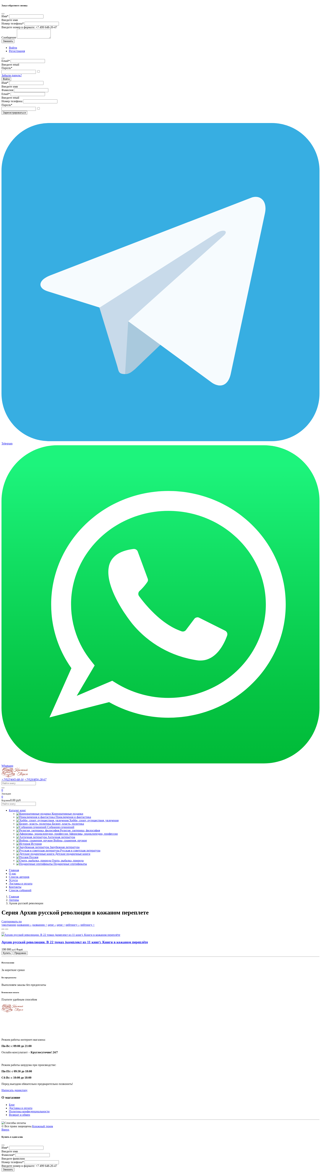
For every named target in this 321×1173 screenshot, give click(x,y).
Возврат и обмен (19, 1114)
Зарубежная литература (65, 847)
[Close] (2, 13)
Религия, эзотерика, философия (80, 830)
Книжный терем (42, 1126)
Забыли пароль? (11, 75)
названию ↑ (39, 924)
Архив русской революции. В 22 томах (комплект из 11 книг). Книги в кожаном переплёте (74, 942)
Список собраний (20, 890)
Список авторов (19, 876)
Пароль (6, 68)
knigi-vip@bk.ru (13, 1030)
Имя (4, 16)
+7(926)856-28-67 (35, 779)
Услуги (13, 880)
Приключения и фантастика (73, 817)
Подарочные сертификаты (70, 863)
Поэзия (33, 857)
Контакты (15, 886)
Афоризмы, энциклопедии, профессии (93, 833)
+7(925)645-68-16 (12, 779)
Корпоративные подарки (67, 813)
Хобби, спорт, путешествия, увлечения (94, 820)
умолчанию (8, 924)
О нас (12, 873)
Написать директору (14, 1090)
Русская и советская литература (80, 850)
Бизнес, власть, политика (68, 823)
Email (5, 60)
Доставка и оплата (20, 883)
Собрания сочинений (60, 827)
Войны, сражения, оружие (70, 840)
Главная (14, 870)
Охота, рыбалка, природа (68, 860)
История (36, 843)
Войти (6, 79)
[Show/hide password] (38, 71)
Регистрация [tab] (17, 51)
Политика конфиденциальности (29, 1111)
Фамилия (7, 90)
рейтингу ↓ (73, 924)
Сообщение (8, 37)
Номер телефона (12, 23)
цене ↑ (61, 924)
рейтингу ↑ (87, 924)
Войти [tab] (13, 47)
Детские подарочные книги (72, 853)
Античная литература (61, 837)
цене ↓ (52, 924)
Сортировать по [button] (11, 921)
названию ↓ (24, 924)
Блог (12, 1104)
